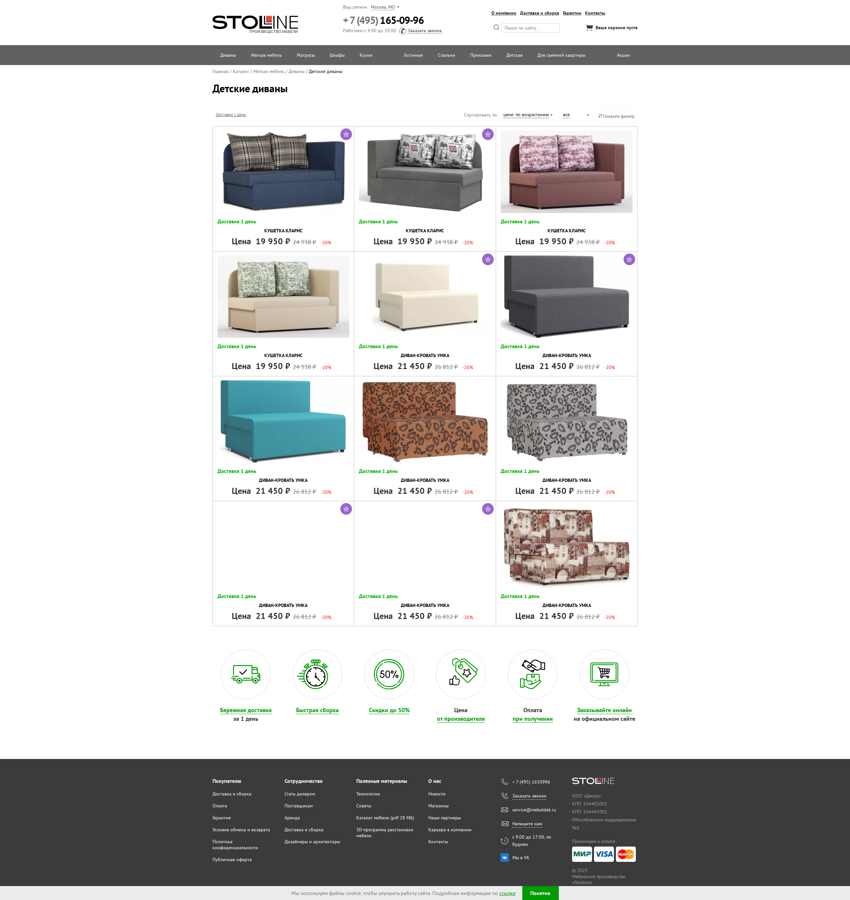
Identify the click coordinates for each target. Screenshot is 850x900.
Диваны (228, 55)
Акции (623, 55)
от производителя (461, 718)
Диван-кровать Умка (425, 355)
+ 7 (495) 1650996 (531, 782)
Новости (437, 794)
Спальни (446, 55)
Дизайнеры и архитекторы (312, 842)
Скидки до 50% (389, 710)
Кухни (366, 55)
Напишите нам (527, 824)
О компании (503, 13)
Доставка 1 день (231, 114)
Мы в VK (521, 858)
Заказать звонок (425, 31)
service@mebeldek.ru (534, 810)
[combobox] (527, 115)
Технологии (368, 794)
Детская (514, 55)
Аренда (292, 818)
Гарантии (572, 13)
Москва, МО (383, 7)
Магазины (438, 806)
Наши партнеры (444, 818)
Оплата (219, 806)
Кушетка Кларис (283, 231)
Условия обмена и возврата (241, 830)
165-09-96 (383, 20)
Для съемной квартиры (561, 55)
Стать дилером (300, 794)
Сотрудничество (304, 781)
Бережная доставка (246, 710)
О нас (434, 781)
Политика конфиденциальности (235, 845)
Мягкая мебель (266, 55)
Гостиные (413, 55)
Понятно (540, 893)
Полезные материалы (381, 781)
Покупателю (226, 781)
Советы (363, 806)
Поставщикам (299, 806)
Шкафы (337, 55)
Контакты (595, 13)
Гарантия (221, 818)
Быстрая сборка (317, 710)
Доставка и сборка (539, 13)
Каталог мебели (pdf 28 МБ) (385, 818)
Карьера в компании (449, 830)
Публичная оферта (232, 859)
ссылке (507, 893)
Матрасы (306, 55)
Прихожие (480, 55)
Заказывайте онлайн (604, 710)
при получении (533, 718)
